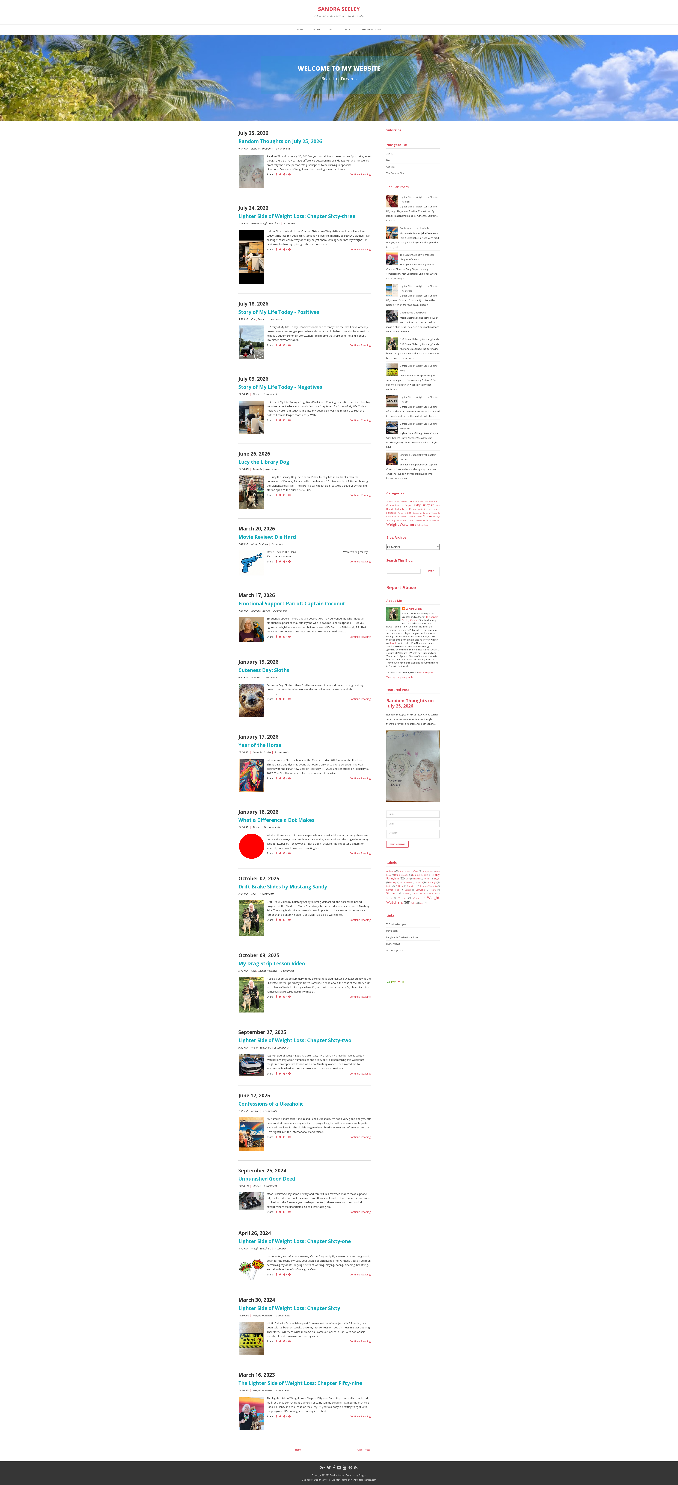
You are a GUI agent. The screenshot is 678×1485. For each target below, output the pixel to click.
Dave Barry (428, 501)
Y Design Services (321, 1479)
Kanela (393, 643)
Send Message (397, 844)
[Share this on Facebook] (276, 174)
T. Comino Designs (396, 924)
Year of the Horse (259, 745)
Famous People (403, 505)
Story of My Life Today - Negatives (280, 386)
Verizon (427, 520)
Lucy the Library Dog (263, 461)
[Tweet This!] (280, 174)
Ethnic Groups (401, 874)
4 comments (267, 894)
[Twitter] (329, 1467)
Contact (348, 29)
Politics (407, 512)
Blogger (363, 1475)
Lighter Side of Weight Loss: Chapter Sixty (289, 1308)
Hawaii (255, 1111)
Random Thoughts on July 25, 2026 (280, 141)
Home (300, 29)
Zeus (425, 525)
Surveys (436, 516)
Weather (436, 520)
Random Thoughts (262, 148)
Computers (418, 501)
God (438, 505)
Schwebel (411, 516)
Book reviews (401, 501)
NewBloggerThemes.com (363, 1479)
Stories (262, 319)
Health (255, 223)
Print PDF (398, 981)
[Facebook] (334, 1467)
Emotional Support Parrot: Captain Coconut (291, 603)
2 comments (290, 223)
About (316, 29)
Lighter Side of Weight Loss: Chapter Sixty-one (294, 1241)
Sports (419, 516)
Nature (436, 509)
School (403, 516)
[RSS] (356, 1467)
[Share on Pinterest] (289, 174)
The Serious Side (371, 29)
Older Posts (363, 1449)
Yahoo (420, 525)
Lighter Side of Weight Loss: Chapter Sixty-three (296, 216)
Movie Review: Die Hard (267, 536)
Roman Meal (392, 516)
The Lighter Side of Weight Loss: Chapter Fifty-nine (300, 1383)
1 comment (276, 319)
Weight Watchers (270, 223)
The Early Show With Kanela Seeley (404, 520)
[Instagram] (339, 1467)
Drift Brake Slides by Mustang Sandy (282, 886)
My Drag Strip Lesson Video (271, 963)
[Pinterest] (350, 1467)
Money (412, 509)
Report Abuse (401, 587)
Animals (257, 469)
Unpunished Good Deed (266, 1178)
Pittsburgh (391, 512)
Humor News (393, 943)
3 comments (283, 148)
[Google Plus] (322, 1467)
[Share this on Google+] (284, 174)
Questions (416, 513)
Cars (253, 319)
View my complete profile (399, 677)
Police (400, 513)
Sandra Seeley (339, 9)
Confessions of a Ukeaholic (271, 1103)
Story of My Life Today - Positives (278, 312)
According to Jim (394, 950)
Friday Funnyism (424, 505)
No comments (273, 469)
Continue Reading (360, 174)
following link (426, 672)
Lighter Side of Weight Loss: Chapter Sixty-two (294, 1040)
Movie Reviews (259, 544)
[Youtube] (345, 1467)
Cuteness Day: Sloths (263, 670)
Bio (331, 29)
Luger (405, 509)
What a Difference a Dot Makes (276, 820)
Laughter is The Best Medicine (402, 937)
